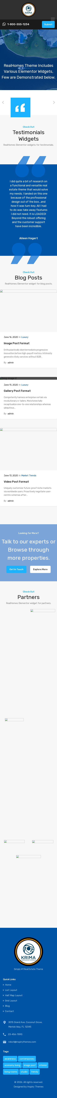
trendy (34, 1071)
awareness (10, 1058)
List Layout (11, 990)
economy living (12, 1065)
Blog (7, 1006)
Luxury (24, 337)
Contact (9, 1011)
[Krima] (28, 15)
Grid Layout (11, 1001)
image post (30, 1065)
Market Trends (28, 475)
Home (8, 985)
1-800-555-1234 (18, 24)
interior (43, 1065)
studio (24, 1071)
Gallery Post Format (17, 391)
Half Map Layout (13, 995)
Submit (48, 24)
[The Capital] (14, 849)
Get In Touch (16, 569)
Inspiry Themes (35, 1086)
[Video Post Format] (28, 449)
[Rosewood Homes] (42, 849)
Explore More (40, 569)
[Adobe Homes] (14, 725)
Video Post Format (16, 481)
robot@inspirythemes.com (22, 1042)
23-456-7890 (15, 1034)
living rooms (11, 1071)
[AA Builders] (42, 834)
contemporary (26, 1058)
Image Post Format (16, 343)
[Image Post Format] (28, 311)
